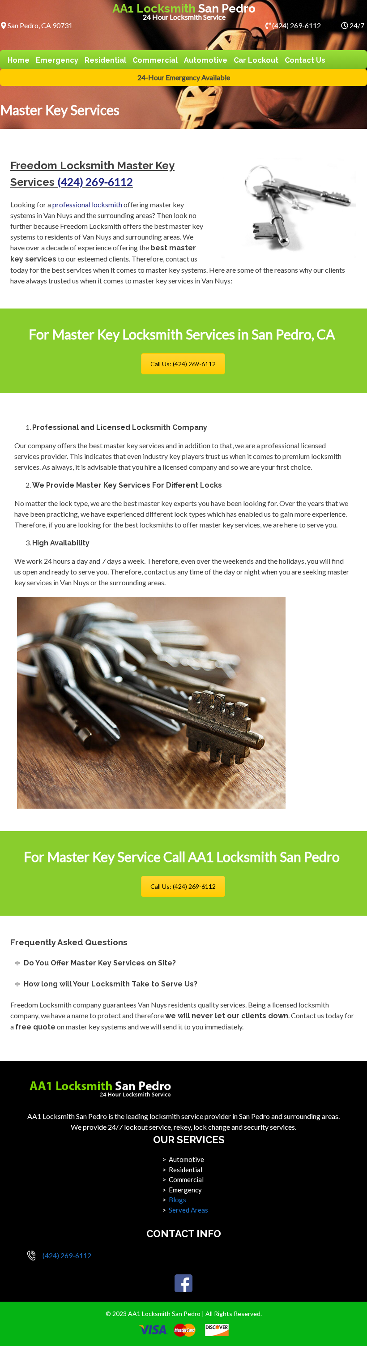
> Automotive (183, 1159)
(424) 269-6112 (296, 25)
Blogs (177, 1200)
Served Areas (188, 1210)
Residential (105, 60)
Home (19, 60)
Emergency (57, 60)
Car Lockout (256, 60)
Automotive (205, 60)
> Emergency (182, 1190)
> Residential (182, 1170)
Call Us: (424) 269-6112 (183, 364)
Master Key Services (59, 110)
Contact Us (305, 60)
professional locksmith (87, 204)
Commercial (155, 60)
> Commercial (183, 1179)
